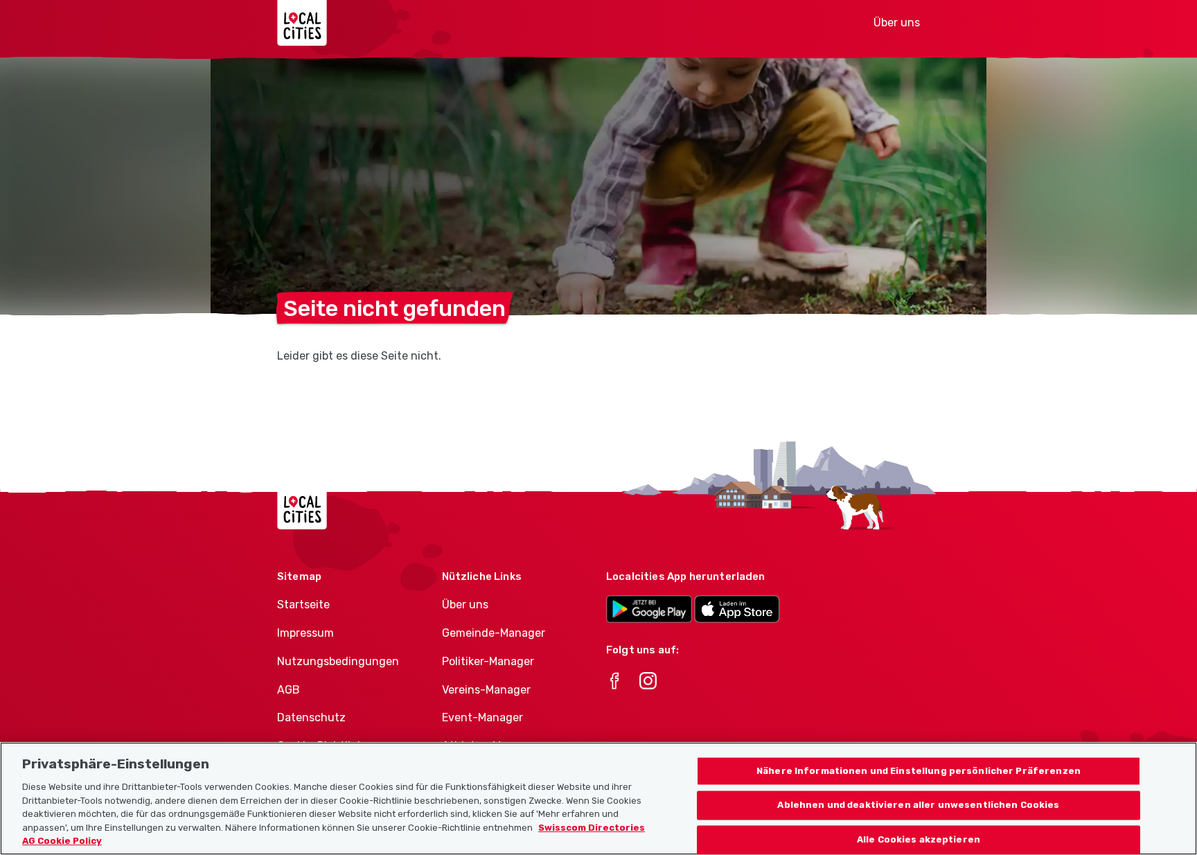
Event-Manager (482, 717)
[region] (598, 798)
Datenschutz (311, 717)
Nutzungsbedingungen (338, 661)
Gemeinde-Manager (493, 633)
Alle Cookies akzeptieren (918, 840)
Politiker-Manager (488, 661)
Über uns (897, 22)
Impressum (305, 633)
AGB (288, 689)
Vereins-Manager (486, 689)
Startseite (303, 604)
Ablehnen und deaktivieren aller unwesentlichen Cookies (918, 805)
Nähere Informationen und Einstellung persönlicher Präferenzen (918, 771)
